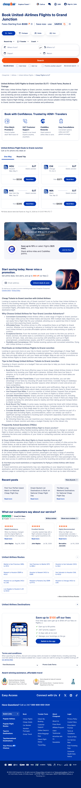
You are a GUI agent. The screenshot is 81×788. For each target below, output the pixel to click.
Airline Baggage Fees (43, 735)
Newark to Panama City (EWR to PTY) (40, 581)
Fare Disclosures (9, 664)
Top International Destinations (9, 739)
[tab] (8, 33)
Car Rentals (27, 725)
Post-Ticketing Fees (72, 747)
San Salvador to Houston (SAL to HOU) (65, 573)
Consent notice (6, 290)
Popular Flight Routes (8, 725)
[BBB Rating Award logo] (71, 683)
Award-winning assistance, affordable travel (22, 673)
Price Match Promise (71, 726)
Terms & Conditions (71, 732)
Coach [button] (33, 41)
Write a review (51, 518)
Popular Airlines (9, 719)
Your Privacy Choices (8, 747)
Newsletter (56, 742)
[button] (40, 4)
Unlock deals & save (41, 283)
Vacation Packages (26, 729)
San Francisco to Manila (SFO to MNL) (40, 565)
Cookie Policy (72, 722)
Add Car (34, 66)
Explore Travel (23, 4)
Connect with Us (47, 695)
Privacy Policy (16, 290)
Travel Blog (41, 745)
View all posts (70, 480)
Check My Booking (41, 720)
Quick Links (7, 714)
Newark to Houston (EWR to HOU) (13, 573)
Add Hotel (22, 66)
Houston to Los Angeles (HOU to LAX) (14, 581)
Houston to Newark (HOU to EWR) (39, 573)
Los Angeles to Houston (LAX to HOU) (14, 590)
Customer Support (41, 726)
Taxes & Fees (71, 737)
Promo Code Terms (49, 664)
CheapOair (5, 75)
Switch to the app (48, 641)
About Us (56, 721)
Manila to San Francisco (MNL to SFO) (14, 565)
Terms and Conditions (61, 772)
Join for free (66, 250)
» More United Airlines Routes (68, 596)
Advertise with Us (57, 737)
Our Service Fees (71, 741)
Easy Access (9, 695)
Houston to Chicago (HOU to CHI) (65, 581)
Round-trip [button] (8, 41)
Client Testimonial (56, 732)
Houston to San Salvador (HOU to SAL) (66, 565)
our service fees (7, 660)
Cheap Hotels (27, 722)
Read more (8, 499)
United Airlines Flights (26, 75)
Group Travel (27, 734)
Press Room (57, 724)
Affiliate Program (58, 727)
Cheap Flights (27, 719)
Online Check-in (43, 730)
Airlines (13, 75)
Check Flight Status (42, 740)
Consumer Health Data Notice (71, 753)
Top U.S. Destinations (8, 732)
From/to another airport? (53, 66)
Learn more (40, 235)
